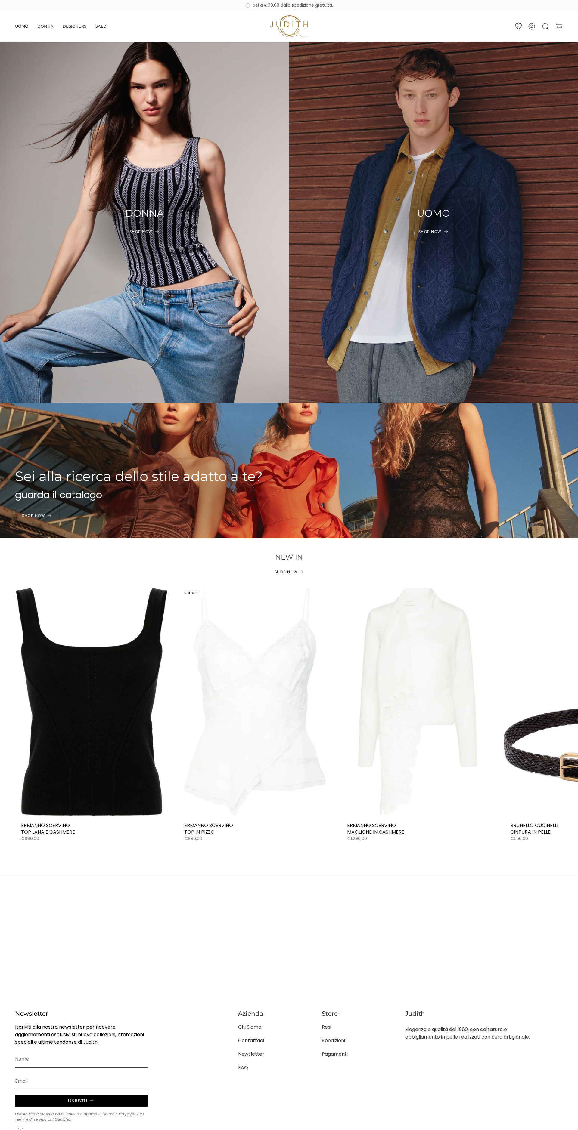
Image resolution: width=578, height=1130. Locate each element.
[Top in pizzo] (255, 702)
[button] (22, 26)
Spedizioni (333, 1040)
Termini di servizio (31, 1119)
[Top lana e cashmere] (92, 702)
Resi (326, 1026)
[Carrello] (559, 26)
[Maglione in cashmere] (418, 702)
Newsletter (251, 1054)
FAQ (243, 1067)
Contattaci (251, 1040)
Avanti (569, 702)
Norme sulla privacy (120, 1113)
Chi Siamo (249, 1026)
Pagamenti (335, 1054)
